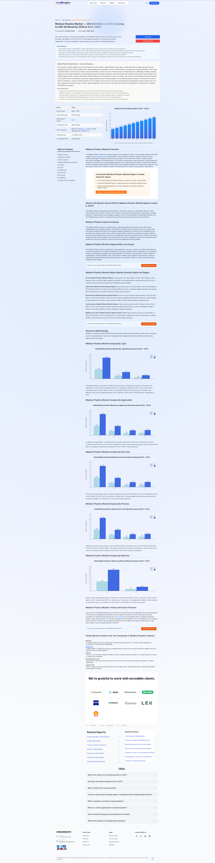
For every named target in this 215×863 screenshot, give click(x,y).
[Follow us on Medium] (149, 836)
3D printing (120, 617)
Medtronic (81, 129)
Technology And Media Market (135, 736)
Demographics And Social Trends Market (138, 757)
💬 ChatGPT (93, 725)
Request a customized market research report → (111, 192)
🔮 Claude (124, 725)
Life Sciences (66, 20)
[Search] (146, 3)
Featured (85, 839)
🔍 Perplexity (101, 725)
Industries (86, 836)
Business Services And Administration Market (139, 752)
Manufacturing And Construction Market (138, 744)
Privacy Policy (113, 836)
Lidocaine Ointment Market (95, 757)
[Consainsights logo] (68, 832)
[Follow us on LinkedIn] (145, 836)
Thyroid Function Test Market (96, 745)
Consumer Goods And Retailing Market (137, 740)
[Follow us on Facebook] (136, 836)
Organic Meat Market (94, 741)
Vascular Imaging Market (95, 749)
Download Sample (148, 41)
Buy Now (148, 37)
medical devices (102, 156)
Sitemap (111, 845)
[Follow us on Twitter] (140, 836)
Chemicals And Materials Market (135, 761)
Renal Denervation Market (95, 753)
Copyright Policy (114, 842)
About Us (86, 842)
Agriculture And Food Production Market (138, 748)
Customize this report (149, 265)
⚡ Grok (117, 725)
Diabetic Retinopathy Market (96, 761)
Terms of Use (113, 839)
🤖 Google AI (110, 725)
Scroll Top (152, 858)
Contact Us (86, 845)
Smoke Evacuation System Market (98, 737)
